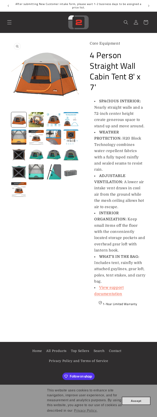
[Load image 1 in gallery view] (18, 119)
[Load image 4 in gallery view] (70, 119)
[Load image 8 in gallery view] (70, 137)
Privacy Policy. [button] (85, 410)
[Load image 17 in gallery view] (18, 189)
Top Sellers (80, 351)
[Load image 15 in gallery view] (53, 171)
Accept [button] (136, 400)
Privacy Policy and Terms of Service (78, 361)
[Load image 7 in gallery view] (53, 137)
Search (99, 351)
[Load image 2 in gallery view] (36, 119)
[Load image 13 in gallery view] (18, 171)
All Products (56, 351)
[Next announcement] (148, 5)
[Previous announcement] (8, 5)
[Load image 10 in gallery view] (36, 154)
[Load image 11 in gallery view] (53, 154)
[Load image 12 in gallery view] (70, 154)
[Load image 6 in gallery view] (36, 137)
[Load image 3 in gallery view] (53, 119)
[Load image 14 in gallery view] (36, 171)
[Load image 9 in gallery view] (18, 154)
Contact (115, 351)
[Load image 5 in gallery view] (18, 137)
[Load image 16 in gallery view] (70, 171)
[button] (9, 22)
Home (37, 351)
